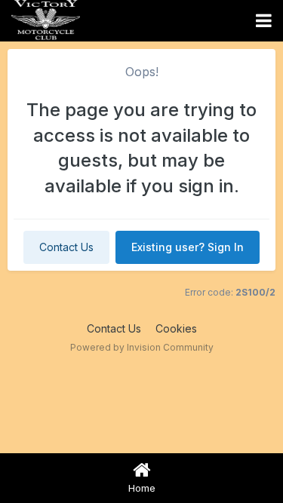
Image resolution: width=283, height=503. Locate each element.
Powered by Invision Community (142, 347)
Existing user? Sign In (187, 247)
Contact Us (66, 247)
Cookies (176, 328)
